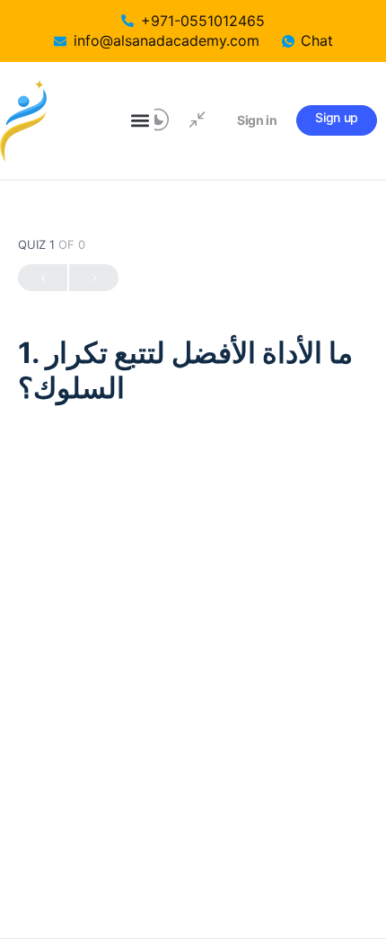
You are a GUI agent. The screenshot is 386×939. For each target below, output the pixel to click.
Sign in (257, 120)
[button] (139, 121)
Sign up (336, 117)
